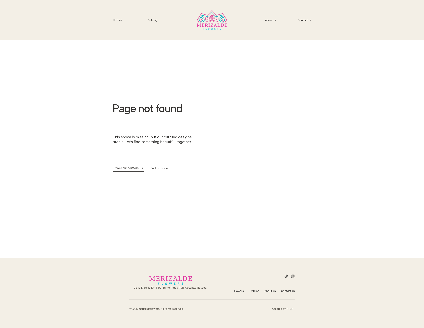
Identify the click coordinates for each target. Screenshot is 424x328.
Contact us (304, 20)
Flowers (117, 20)
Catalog (152, 20)
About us (270, 20)
